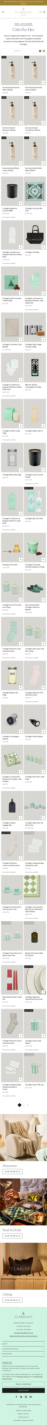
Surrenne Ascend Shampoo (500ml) (9, 129)
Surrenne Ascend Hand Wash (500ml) (10, 88)
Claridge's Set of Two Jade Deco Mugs (34, 650)
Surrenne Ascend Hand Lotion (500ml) (33, 88)
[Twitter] (26, 1397)
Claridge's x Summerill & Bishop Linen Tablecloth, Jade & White (34, 909)
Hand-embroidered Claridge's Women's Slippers (32, 607)
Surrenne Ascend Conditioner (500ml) (32, 129)
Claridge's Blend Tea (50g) (11, 475)
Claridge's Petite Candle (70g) (11, 432)
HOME (17, 23)
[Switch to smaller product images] (44, 51)
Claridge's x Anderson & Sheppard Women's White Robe (12, 254)
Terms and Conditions (32, 720)
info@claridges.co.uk (23, 1333)
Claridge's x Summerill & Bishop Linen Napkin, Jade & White (12, 779)
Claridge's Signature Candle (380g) (9, 209)
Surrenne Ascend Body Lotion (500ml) (10, 169)
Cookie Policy (23, 1417)
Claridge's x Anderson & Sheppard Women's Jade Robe (11, 520)
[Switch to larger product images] (40, 51)
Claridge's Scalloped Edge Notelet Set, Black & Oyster (11, 1087)
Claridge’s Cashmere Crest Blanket (12, 345)
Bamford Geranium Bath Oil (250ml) (34, 954)
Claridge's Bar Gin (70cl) (34, 518)
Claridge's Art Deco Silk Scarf (33, 209)
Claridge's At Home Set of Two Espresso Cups (11, 908)
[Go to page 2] (27, 1105)
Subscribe (23, 733)
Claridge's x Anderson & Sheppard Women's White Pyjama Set (12, 387)
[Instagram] (21, 1397)
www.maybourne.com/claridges (23, 1336)
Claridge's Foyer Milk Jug (34, 1085)
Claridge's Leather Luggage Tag (9, 824)
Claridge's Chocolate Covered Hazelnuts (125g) (34, 566)
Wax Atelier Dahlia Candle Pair (12, 998)
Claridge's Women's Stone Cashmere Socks (12, 1042)
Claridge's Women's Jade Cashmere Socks (11, 650)
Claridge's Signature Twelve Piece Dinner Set (34, 998)
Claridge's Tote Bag (32, 252)
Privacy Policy (19, 720)
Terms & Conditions (23, 1410)
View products (12, 1171)
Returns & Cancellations (23, 1420)
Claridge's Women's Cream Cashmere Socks (11, 864)
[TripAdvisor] (31, 1397)
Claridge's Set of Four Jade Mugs (34, 778)
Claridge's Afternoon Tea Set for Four (34, 824)
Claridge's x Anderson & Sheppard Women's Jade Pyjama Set (34, 300)
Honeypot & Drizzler (9, 565)
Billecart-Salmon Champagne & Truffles (33, 386)
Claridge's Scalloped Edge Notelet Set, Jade (34, 864)
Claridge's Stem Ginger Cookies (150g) (33, 345)
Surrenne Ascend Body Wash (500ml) (33, 169)
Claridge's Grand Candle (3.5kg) (34, 476)
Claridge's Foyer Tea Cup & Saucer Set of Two (12, 954)
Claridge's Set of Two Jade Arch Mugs (11, 606)
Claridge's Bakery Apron (34, 431)
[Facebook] (16, 1397)
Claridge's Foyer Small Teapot (33, 1042)
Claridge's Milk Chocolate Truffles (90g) (11, 299)
